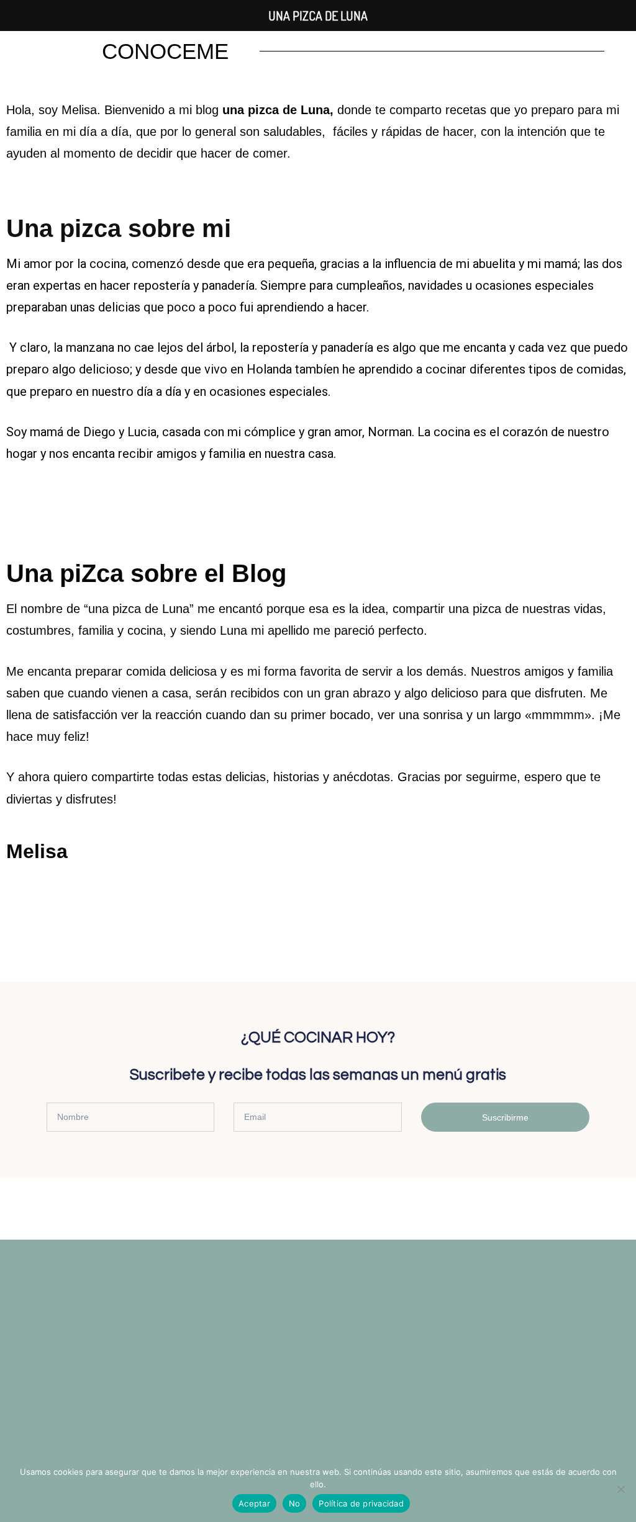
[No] (620, 1489)
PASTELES (97, 1389)
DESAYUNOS (209, 1301)
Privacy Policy (54, 1432)
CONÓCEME (49, 1280)
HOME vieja (46, 1323)
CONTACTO (138, 1280)
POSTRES (195, 1411)
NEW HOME (47, 1367)
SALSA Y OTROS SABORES (92, 1454)
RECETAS (141, 1432)
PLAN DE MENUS (195, 1389)
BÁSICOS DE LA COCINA (177, 1258)
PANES (30, 1389)
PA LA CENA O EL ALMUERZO (192, 1367)
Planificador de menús (81, 1411)
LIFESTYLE (129, 1323)
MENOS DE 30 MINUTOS (87, 1345)
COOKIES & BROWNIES (83, 1301)
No (295, 1503)
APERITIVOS (47, 1258)
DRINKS (285, 1301)
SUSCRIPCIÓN (233, 1454)
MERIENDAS (216, 1345)
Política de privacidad (361, 1503)
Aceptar (254, 1503)
